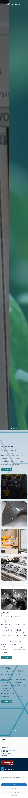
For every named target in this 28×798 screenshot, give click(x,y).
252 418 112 (3, 753)
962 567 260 (9, 753)
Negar (14, 788)
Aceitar (14, 784)
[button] (26, 772)
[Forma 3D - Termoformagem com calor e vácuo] (14, 4)
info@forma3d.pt (4, 755)
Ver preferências (14, 792)
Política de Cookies (13, 795)
